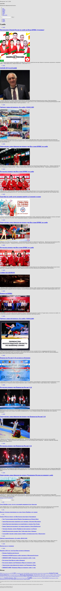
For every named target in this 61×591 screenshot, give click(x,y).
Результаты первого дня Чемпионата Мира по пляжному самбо (18, 562)
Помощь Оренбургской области (10, 553)
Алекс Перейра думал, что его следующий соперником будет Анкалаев (18, 504)
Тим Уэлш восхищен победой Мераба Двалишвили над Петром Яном (20, 519)
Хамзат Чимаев (13, 579)
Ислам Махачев (15, 576)
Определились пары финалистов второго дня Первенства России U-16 (23, 416)
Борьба (3, 9)
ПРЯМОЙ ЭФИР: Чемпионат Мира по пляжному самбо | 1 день (19, 567)
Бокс (3, 8)
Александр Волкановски (33, 573)
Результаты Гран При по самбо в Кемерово (13, 560)
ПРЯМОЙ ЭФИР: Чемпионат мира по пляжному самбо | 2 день (18, 557)
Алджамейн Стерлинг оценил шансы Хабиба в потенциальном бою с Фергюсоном (23, 533)
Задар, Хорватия (6, 576)
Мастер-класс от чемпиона (7, 546)
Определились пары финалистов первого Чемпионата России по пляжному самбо (26, 475)
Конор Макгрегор (35, 576)
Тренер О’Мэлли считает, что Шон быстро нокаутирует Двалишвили (18, 516)
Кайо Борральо (20, 576)
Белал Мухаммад (17, 574)
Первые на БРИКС (6, 293)
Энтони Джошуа (27, 579)
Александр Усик (40, 573)
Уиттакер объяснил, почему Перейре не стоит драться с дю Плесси (19, 528)
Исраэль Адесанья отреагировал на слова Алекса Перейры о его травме (18, 512)
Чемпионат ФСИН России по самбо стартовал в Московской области (20, 555)
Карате (3, 10)
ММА (3, 11)
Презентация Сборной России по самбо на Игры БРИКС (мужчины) (22, 30)
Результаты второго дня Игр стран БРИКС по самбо (17, 247)
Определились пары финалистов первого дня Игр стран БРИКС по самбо (24, 146)
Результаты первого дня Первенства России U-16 (16, 387)
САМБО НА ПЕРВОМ (7, 272)
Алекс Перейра (27, 573)
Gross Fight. (2, 3)
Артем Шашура (4, 574)
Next (12, 497)
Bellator (1, 573)
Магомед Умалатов (46, 576)
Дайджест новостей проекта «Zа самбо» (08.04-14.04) (13, 538)
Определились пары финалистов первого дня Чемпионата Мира (19, 565)
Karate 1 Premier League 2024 (7, 573)
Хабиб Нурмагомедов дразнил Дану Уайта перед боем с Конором (19, 531)
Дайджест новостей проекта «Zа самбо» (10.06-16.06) (17, 318)
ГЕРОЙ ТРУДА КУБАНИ (8, 68)
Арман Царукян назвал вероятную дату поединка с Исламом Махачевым (21, 521)
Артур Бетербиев (11, 574)
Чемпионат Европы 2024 (20, 579)
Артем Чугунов (53, 573)
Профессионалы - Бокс (10, 577)
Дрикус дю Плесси (57, 574)
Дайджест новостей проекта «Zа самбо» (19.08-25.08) (17, 107)
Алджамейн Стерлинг (19, 573)
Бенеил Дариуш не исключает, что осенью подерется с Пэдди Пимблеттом (21, 526)
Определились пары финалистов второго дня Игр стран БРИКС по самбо (24, 222)
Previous (1, 497)
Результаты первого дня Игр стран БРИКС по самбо (17, 171)
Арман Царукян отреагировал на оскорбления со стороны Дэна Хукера (21, 524)
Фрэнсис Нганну (8, 579)
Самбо (3, 12)
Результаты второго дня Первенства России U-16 (16, 446)
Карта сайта (4, 15)
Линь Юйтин (41, 576)
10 (10, 497)
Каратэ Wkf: (29, 576)
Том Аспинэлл (45, 577)
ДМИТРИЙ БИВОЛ (36, 574)
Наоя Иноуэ (57, 576)
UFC (3, 13)
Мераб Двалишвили (52, 576)
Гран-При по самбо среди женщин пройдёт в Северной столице (20, 196)
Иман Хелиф (10, 576)
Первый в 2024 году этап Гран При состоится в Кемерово (15, 550)
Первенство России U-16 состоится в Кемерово (15, 358)
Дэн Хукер (2, 576)
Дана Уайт (43, 574)
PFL (12, 573)
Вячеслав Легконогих (26, 574)
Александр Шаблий (46, 573)
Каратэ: (25, 576)
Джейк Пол (51, 574)
